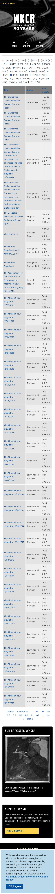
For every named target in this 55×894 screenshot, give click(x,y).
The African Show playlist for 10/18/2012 (12, 683)
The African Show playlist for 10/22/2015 (12, 667)
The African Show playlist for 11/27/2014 (12, 445)
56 (48, 711)
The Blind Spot (11, 234)
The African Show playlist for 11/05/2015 (12, 588)
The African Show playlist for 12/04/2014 (12, 413)
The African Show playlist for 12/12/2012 (12, 365)
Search (26, 46)
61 (32, 715)
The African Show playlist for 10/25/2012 (12, 620)
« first (10, 711)
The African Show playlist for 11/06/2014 (12, 572)
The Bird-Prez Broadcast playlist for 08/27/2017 (12, 250)
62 (37, 715)
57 (8, 715)
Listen (40, 46)
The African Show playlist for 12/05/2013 (12, 397)
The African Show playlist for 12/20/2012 (12, 301)
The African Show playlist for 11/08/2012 (12, 556)
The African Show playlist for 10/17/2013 (12, 699)
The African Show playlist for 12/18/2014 (12, 333)
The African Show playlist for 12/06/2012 (12, 381)
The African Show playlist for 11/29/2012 (12, 429)
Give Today (14, 830)
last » (30, 718)
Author (30, 90)
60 (26, 715)
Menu (14, 46)
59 (20, 715)
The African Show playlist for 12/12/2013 (12, 349)
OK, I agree (15, 886)
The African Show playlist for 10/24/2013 (12, 636)
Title (6, 90)
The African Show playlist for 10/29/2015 (12, 604)
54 (37, 711)
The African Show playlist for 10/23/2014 (12, 651)
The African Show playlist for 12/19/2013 (12, 317)
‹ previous (22, 711)
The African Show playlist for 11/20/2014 (12, 476)
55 (43, 711)
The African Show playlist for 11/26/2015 (12, 460)
